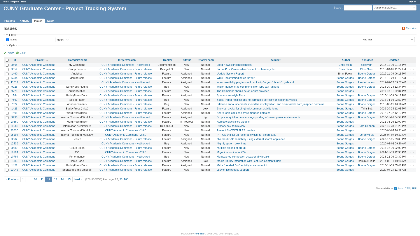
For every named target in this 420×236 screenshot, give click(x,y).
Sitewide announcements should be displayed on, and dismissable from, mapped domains (270, 104)
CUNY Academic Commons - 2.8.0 (125, 130)
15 (69, 179)
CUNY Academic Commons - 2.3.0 (125, 152)
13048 (14, 169)
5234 (14, 78)
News (50, 21)
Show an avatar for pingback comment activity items (247, 108)
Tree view (411, 28)
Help (23, 1)
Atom (400, 188)
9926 (14, 86)
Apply (11, 52)
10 (35, 179)
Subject (275, 60)
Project (39, 60)
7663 (14, 99)
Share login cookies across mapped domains (243, 113)
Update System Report (230, 73)
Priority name (206, 60)
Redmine (199, 233)
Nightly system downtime (231, 143)
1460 (14, 73)
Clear (23, 52)
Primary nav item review (231, 126)
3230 (14, 117)
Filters (12, 34)
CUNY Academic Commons (38, 64)
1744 (14, 95)
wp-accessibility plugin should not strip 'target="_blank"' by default (255, 82)
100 (126, 179)
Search (338, 7)
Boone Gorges (366, 73)
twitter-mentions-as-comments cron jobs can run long (248, 86)
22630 (14, 130)
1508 (14, 113)
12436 (14, 143)
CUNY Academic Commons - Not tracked (126, 64)
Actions (412, 65)
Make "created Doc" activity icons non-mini (242, 165)
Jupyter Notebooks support (233, 169)
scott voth (366, 64)
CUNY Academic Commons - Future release (126, 69)
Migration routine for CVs (231, 152)
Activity (24, 21)
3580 (14, 147)
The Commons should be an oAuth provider (243, 91)
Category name (78, 60)
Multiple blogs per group (231, 147)
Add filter (367, 39)
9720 (14, 91)
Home (6, 1)
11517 (14, 82)
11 (42, 179)
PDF (414, 188)
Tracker (167, 60)
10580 (14, 126)
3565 (14, 64)
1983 (14, 161)
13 (55, 179)
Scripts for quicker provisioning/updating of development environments (258, 117)
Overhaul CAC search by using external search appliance (251, 139)
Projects (14, 1)
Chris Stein (345, 64)
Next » (78, 179)
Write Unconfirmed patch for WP (236, 78)
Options (13, 45)
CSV (407, 188)
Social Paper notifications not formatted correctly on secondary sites (257, 99)
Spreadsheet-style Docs (231, 95)
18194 (14, 152)
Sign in (412, 1)
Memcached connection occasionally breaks (243, 156)
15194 (14, 134)
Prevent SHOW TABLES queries (236, 130)
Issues (38, 21)
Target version (127, 60)
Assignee (367, 60)
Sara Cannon (367, 126)
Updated (394, 60)
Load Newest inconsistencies (234, 64)
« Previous (12, 179)
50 (120, 179)
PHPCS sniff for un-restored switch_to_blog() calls (246, 134)
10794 (14, 156)
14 (62, 179)
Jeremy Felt (367, 134)
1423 (14, 108)
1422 (14, 165)
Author (346, 60)
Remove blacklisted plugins (233, 121)
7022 (14, 104)
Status (13, 39)
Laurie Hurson (366, 82)
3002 (14, 139)
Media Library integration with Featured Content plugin (249, 161)
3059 (14, 69)
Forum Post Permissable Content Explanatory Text (246, 69)
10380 (14, 121)
